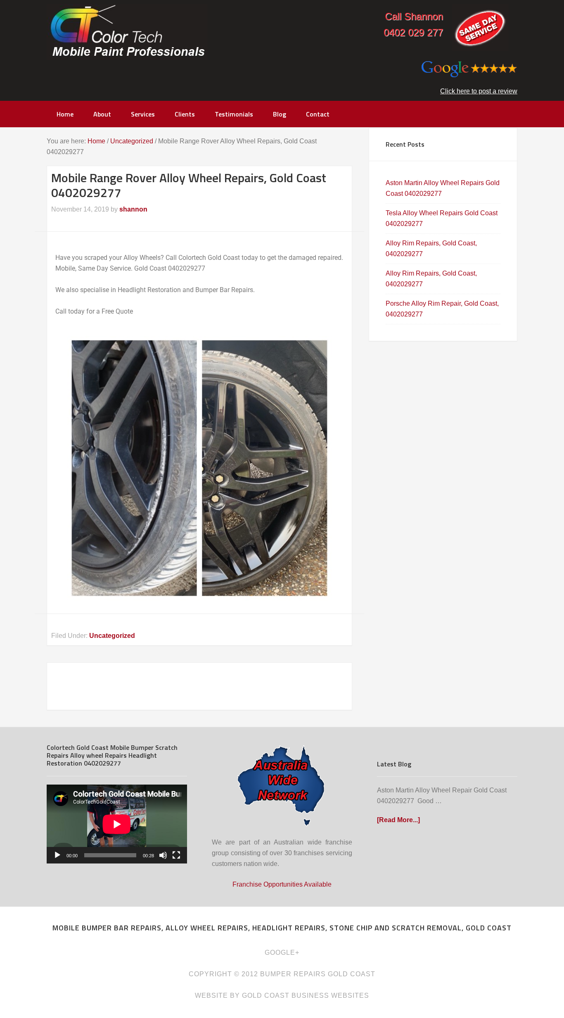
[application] (117, 824)
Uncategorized (112, 635)
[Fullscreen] (176, 855)
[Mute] (163, 855)
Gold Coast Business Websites (305, 995)
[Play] (57, 855)
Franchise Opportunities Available (282, 884)
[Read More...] (398, 819)
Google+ (282, 952)
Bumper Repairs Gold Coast (127, 32)
